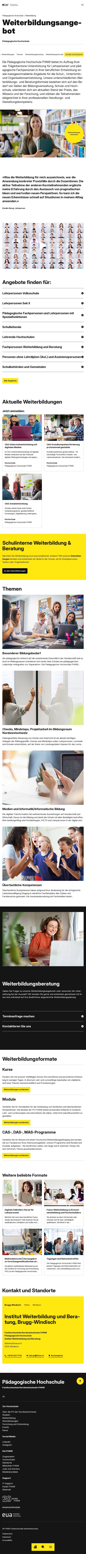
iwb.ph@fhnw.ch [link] (36, 1356)
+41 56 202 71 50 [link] (14, 1356)
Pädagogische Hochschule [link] (12, 16)
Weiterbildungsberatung (34, 54)
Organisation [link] (8, 1456)
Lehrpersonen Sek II (16, 303)
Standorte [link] (7, 1462)
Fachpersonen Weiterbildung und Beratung (32, 347)
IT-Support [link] (7, 1483)
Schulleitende (11, 327)
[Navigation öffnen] (50, 1547)
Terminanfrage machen (18, 1016)
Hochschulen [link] (8, 1459)
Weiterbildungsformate (54, 54)
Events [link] (5, 1427)
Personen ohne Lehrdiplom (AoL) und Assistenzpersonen (41, 357)
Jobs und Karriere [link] (11, 1469)
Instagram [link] (7, 1445)
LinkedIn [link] (6, 1442)
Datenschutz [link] (7, 1534)
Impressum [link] (6, 1537)
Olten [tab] (27, 1305)
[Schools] (35, 1547)
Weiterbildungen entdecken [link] (16, 1089)
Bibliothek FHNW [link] (10, 1465)
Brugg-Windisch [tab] (13, 1305)
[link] (10, 5)
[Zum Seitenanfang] (80, 1381)
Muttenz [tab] (37, 1305)
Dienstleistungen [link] (10, 1421)
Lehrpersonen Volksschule (20, 293)
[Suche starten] (43, 1547)
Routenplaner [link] (57, 1356)
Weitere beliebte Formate (24, 1175)
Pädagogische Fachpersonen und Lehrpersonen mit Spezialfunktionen (38, 315)
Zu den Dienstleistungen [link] (15, 571)
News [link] (5, 1430)
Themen (19, 54)
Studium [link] (6, 1415)
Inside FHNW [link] (8, 1486)
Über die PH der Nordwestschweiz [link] (19, 1412)
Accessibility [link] (7, 1540)
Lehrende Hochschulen (18, 337)
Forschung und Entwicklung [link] (15, 1424)
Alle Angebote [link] (10, 381)
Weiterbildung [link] (30, 16)
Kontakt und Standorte (74, 54)
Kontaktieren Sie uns (16, 1026)
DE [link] (82, 5)
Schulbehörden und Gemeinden (24, 367)
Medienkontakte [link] (10, 1472)
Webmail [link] (6, 1489)
